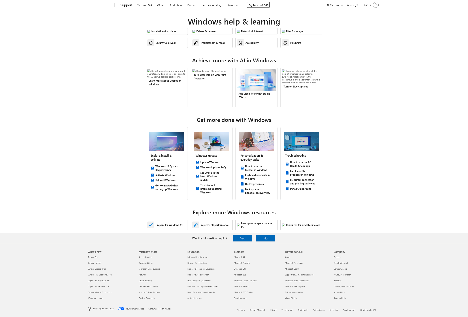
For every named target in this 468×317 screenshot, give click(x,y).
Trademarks (303, 310)
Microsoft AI (239, 257)
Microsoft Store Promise (149, 292)
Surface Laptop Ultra (97, 268)
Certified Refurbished (148, 286)
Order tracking (145, 280)
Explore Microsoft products (100, 292)
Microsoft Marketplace (295, 286)
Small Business (240, 298)
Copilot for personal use (98, 286)
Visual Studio (291, 298)
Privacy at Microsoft (342, 274)
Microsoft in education (197, 257)
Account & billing (212, 5)
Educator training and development (203, 286)
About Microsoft (341, 263)
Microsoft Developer (294, 263)
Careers (337, 257)
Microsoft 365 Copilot (243, 292)
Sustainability (340, 298)
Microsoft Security (242, 263)
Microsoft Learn (292, 268)
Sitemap (241, 310)
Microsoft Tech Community (297, 280)
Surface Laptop (94, 263)
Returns (142, 274)
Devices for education (197, 263)
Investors (338, 280)
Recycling (333, 310)
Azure (287, 257)
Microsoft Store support (149, 268)
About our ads (349, 310)
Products (174, 5)
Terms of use (287, 310)
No (265, 238)
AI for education (194, 298)
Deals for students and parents (201, 292)
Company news (340, 268)
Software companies (294, 292)
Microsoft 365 (144, 5)
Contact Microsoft (257, 310)
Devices (191, 5)
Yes (242, 238)
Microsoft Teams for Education (200, 268)
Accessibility (339, 292)
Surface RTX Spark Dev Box (100, 274)
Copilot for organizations (99, 280)
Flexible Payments (147, 298)
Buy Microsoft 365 (258, 5)
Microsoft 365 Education (198, 274)
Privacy (273, 310)
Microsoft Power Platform (245, 280)
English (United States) (103, 308)
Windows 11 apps (95, 298)
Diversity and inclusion (344, 286)
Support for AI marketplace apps (299, 274)
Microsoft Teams (241, 286)
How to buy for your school (199, 280)
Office (160, 5)
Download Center (146, 263)
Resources (232, 5)
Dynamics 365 (240, 268)
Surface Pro (93, 257)
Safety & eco (318, 310)
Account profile (145, 257)
